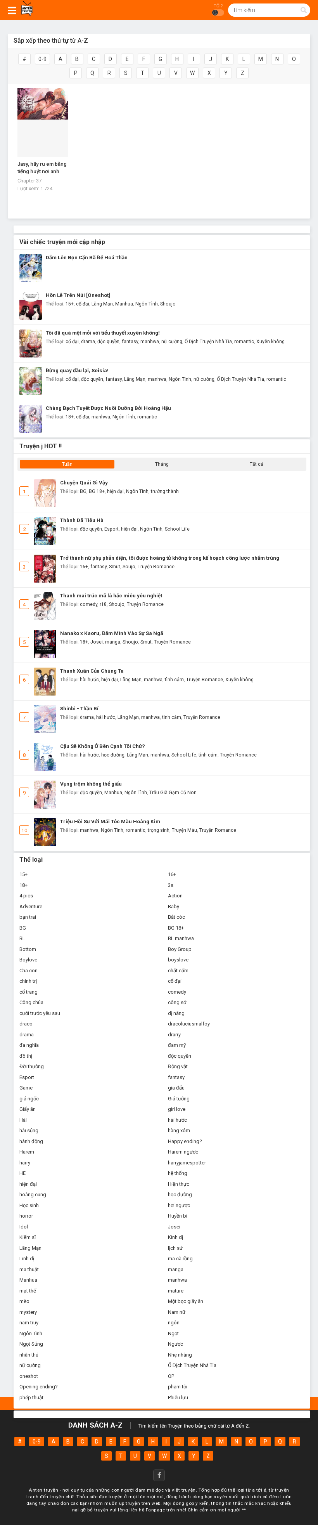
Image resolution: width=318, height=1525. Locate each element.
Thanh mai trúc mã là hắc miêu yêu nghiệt (111, 596)
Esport (111, 529)
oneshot (28, 1376)
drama (88, 341)
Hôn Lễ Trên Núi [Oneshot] (78, 295)
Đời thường (31, 1066)
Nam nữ (176, 1312)
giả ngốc (29, 1099)
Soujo (129, 566)
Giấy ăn (27, 1109)
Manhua (124, 304)
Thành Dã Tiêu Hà (82, 520)
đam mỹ (177, 1045)
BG (83, 491)
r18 (103, 604)
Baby (173, 906)
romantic (244, 341)
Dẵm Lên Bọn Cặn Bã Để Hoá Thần (87, 257)
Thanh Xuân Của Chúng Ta (92, 671)
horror (26, 1216)
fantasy (130, 341)
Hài (23, 1120)
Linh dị (26, 1258)
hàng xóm (179, 1130)
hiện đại (115, 491)
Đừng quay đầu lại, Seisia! (77, 370)
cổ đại (82, 304)
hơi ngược (179, 1205)
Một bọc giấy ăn (185, 1301)
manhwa (149, 341)
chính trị (28, 981)
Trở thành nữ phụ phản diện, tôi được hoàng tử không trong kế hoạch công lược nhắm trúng (169, 558)
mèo (24, 1301)
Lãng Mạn (102, 304)
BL (22, 938)
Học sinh (29, 1205)
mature (175, 1291)
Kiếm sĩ (27, 1237)
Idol (23, 1227)
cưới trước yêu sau (39, 1013)
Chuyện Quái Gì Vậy (84, 483)
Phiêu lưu (178, 1397)
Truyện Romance (156, 566)
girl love (176, 1109)
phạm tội (177, 1387)
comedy (88, 604)
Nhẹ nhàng (180, 1355)
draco (26, 1024)
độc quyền (108, 341)
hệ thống (177, 1173)
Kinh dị (175, 1237)
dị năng (176, 1013)
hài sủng (28, 1130)
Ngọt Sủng (31, 1344)
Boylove (28, 960)
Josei (96, 642)
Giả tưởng (179, 1099)
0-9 (42, 59)
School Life (177, 529)
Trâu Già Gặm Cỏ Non (173, 792)
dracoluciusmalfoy (189, 1024)
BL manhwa (181, 938)
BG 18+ (97, 491)
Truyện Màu (184, 830)
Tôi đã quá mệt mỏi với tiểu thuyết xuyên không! (103, 333)
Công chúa (31, 1002)
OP (171, 1376)
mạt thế (27, 1291)
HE (22, 1173)
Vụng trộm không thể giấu (91, 784)
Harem (26, 1152)
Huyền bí (177, 1216)
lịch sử (175, 1248)
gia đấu (176, 1088)
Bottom (27, 949)
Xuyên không (270, 341)
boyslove (178, 960)
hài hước (89, 679)
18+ (70, 417)
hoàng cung (32, 1194)
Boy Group (180, 949)
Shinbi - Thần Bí (79, 708)
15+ (70, 304)
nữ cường (171, 341)
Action (175, 896)
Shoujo (168, 304)
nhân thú (28, 1355)
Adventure (30, 906)
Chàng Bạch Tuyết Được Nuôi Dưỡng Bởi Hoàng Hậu (108, 408)
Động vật (178, 1066)
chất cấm (178, 970)
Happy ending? (185, 1141)
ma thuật (29, 1269)
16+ (84, 566)
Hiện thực (178, 1184)
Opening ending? (38, 1387)
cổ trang (28, 992)
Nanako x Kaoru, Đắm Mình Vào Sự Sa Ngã (111, 633)
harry (24, 1163)
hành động (31, 1141)
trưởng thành (165, 491)
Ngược (175, 1344)
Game (26, 1088)
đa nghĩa (29, 1045)
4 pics (26, 896)
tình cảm (174, 679)
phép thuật (31, 1397)
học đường (112, 755)
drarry (174, 1034)
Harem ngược (183, 1152)
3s (170, 885)
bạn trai (27, 917)
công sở (177, 1002)
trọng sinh (158, 830)
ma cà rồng (180, 1258)
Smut (114, 566)
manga (112, 642)
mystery (28, 1312)
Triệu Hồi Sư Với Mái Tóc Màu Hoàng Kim (110, 821)
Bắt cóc (176, 917)
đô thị (25, 1056)
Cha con (28, 970)
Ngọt (173, 1333)
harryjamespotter (187, 1163)
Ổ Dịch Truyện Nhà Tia (208, 341)
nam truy (28, 1322)
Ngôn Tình (146, 304)
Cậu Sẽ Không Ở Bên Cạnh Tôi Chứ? (102, 746)
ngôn (174, 1322)
